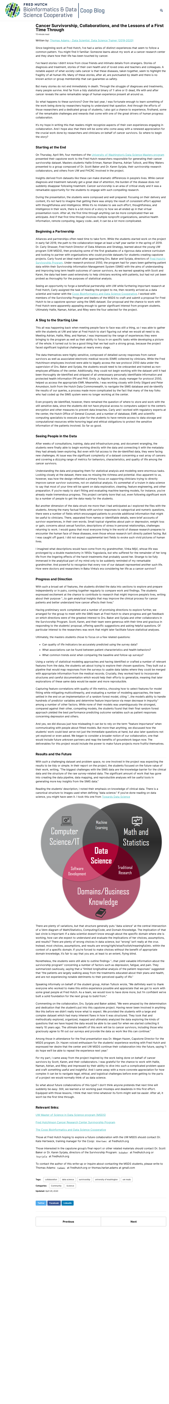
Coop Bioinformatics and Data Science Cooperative (104, 293)
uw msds (127, 1179)
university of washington (106, 1179)
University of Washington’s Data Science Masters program (128, 154)
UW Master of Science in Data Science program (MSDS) (71, 1115)
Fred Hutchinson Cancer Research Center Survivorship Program (75, 1122)
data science (68, 1179)
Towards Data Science (116, 796)
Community (56, 1185)
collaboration (51, 1179)
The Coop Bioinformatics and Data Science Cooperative (71, 1129)
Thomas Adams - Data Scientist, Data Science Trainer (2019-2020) (92, 40)
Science (70, 1185)
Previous (68, 1221)
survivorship (84, 1179)
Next (134, 1221)
